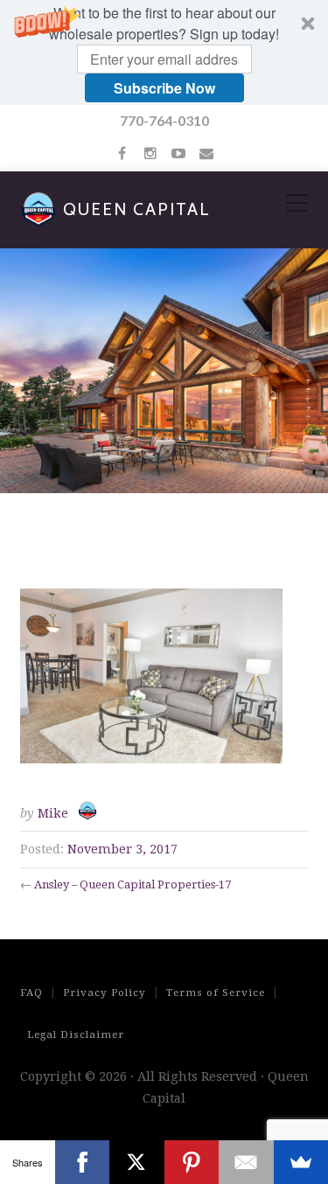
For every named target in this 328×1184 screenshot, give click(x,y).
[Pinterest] (192, 1162)
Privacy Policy (104, 992)
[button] (164, 52)
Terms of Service (215, 992)
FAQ (31, 992)
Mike (53, 813)
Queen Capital (137, 209)
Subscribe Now (164, 88)
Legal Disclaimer (75, 1034)
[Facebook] (82, 1162)
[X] (136, 1162)
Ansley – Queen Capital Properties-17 (132, 884)
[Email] (246, 1162)
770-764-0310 (164, 120)
